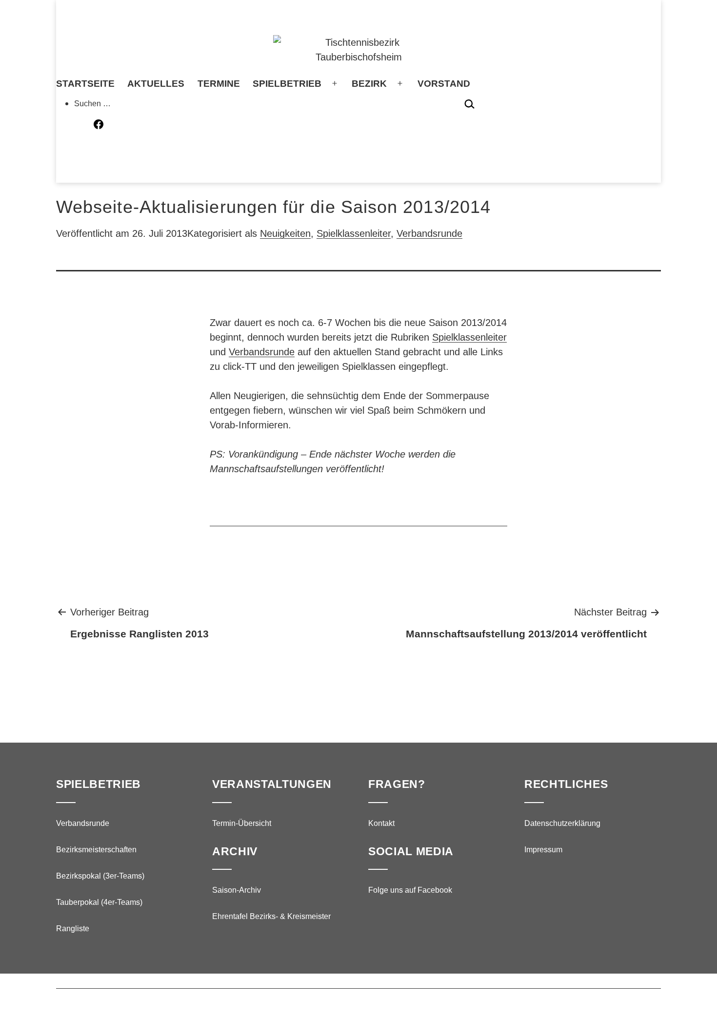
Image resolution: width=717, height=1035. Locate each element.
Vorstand (444, 83)
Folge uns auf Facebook (410, 890)
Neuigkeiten (285, 233)
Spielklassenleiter (354, 233)
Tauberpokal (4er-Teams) (99, 902)
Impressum (543, 849)
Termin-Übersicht (241, 823)
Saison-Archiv (236, 890)
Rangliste (72, 928)
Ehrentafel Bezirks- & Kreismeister (271, 916)
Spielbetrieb (287, 83)
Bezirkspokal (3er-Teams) (100, 876)
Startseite (85, 83)
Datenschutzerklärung (562, 823)
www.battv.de (305, 1007)
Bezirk (369, 83)
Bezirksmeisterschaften (96, 849)
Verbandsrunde (429, 233)
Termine (219, 83)
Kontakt (381, 823)
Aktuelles (155, 83)
